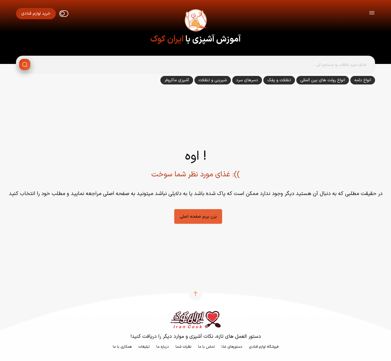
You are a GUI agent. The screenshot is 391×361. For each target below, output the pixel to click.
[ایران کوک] (195, 21)
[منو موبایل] (372, 14)
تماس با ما (206, 347)
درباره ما (162, 347)
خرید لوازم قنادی (36, 13)
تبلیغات (144, 347)
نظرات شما (184, 347)
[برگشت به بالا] (195, 294)
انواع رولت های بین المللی (322, 80)
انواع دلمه (362, 80)
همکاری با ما (122, 347)
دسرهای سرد (247, 80)
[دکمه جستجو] (24, 64)
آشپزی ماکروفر (176, 80)
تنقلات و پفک (279, 80)
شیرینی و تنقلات (212, 80)
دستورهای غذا (232, 347)
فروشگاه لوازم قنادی (263, 347)
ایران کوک (167, 39)
